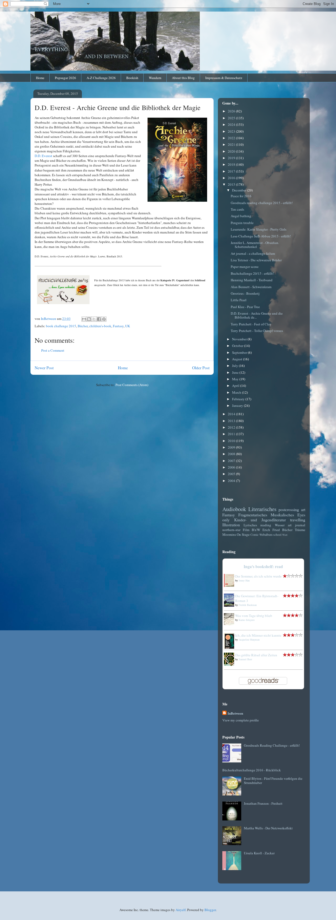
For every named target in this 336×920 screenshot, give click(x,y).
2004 (232, 480)
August (237, 359)
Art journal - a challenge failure (253, 253)
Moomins (229, 534)
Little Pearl (238, 300)
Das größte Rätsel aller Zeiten (256, 655)
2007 (232, 460)
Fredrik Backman (248, 605)
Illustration (231, 524)
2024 (232, 124)
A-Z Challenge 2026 (101, 77)
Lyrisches (250, 525)
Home (40, 77)
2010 (232, 440)
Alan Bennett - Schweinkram (251, 286)
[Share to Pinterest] (104, 319)
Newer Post (44, 367)
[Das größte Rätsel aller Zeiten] (230, 664)
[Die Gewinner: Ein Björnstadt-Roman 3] (230, 605)
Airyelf (181, 909)
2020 (232, 151)
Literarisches (262, 509)
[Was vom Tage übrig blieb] (230, 623)
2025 (232, 118)
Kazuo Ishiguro (247, 620)
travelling (297, 519)
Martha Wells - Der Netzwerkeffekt (268, 828)
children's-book (100, 326)
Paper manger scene (245, 266)
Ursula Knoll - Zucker (259, 853)
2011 (232, 434)
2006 (232, 467)
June (235, 372)
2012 (232, 427)
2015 (232, 184)
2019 (232, 157)
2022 (232, 138)
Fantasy (118, 326)
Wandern (155, 77)
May (235, 379)
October (238, 345)
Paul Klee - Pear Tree (245, 306)
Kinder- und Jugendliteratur (260, 519)
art (303, 509)
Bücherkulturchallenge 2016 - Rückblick (251, 770)
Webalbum (265, 535)
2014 (232, 414)
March (237, 392)
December (239, 190)
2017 (232, 171)
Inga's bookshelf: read (263, 566)
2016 (232, 177)
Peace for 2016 (241, 196)
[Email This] (84, 319)
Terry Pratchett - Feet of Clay (251, 324)
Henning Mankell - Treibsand (251, 280)
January (238, 405)
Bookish (132, 77)
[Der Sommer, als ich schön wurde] (230, 585)
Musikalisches (282, 514)
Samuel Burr (245, 659)
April (236, 385)
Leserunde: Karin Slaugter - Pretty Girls (258, 229)
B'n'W (256, 529)
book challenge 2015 (61, 326)
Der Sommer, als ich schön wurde (258, 576)
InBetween (235, 713)
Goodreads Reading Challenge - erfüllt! (272, 745)
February (238, 399)
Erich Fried (271, 529)
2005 (232, 473)
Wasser (280, 525)
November (240, 339)
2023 (232, 131)
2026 (232, 111)
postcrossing (289, 509)
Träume (300, 529)
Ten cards (237, 209)
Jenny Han (244, 580)
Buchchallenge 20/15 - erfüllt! (252, 273)
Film (246, 529)
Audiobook (234, 509)
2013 (232, 420)
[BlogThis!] (89, 319)
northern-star (231, 529)
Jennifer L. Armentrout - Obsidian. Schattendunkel (255, 244)
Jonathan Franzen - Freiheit (263, 803)
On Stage (243, 534)
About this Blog (183, 77)
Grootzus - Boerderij (245, 293)
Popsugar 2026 (65, 77)
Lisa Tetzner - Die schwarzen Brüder (256, 260)
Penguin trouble (242, 222)
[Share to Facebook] (99, 319)
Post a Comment (52, 350)
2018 (232, 164)
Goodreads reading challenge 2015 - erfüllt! (262, 202)
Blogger (210, 909)
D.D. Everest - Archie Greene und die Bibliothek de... (257, 315)
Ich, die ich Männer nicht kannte (258, 635)
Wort (284, 535)
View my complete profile (240, 720)
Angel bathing (241, 216)
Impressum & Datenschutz (223, 77)
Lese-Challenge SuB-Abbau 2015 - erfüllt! (261, 236)
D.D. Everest (43, 155)
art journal (296, 525)
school (277, 535)
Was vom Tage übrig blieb (253, 615)
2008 (232, 453)
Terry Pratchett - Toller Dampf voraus (257, 330)
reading (265, 525)
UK (127, 326)
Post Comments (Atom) (132, 384)
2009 (232, 447)
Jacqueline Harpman (249, 639)
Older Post (200, 367)
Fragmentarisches (252, 514)
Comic (254, 535)
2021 (232, 144)
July (235, 365)
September (240, 352)
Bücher (83, 326)
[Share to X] (94, 319)
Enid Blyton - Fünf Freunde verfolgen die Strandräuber (273, 780)
